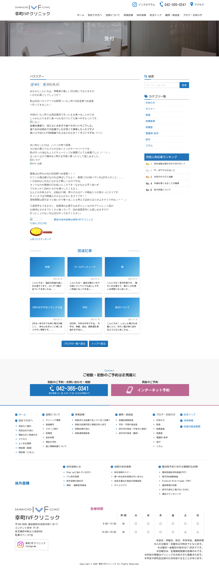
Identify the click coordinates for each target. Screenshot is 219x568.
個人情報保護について (56, 446)
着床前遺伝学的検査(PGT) (174, 472)
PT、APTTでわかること (164, 170)
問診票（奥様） (26, 448)
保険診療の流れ (82, 429)
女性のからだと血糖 (163, 177)
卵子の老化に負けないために (175, 490)
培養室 (149, 127)
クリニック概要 (53, 420)
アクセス (199, 4)
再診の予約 (51, 442)
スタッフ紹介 (52, 429)
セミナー (150, 109)
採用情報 (188, 420)
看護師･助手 (152, 133)
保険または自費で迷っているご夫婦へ (92, 420)
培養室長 (150, 121)
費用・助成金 (172, 15)
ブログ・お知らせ (192, 15)
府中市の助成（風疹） (129, 433)
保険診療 (128, 15)
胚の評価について (162, 190)
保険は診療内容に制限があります (90, 424)
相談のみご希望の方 (28, 435)
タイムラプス (120, 485)
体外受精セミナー (122, 472)
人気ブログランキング (40, 239)
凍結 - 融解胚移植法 (76, 485)
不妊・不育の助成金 (128, 424)
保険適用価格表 (82, 433)
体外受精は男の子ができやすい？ (169, 164)
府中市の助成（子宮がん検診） (133, 429)
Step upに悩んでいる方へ (78, 472)
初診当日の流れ (26, 430)
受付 (36, 84)
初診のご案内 (25, 426)
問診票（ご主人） (27, 452)
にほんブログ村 (38, 223)
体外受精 (141, 15)
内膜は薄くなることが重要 (166, 183)
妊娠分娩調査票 (192, 426)
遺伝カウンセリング (171, 494)
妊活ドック (156, 15)
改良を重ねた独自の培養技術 (127, 481)
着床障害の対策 (169, 485)
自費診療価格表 (126, 420)
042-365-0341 (175, 4)
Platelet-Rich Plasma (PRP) (176, 481)
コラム (149, 145)
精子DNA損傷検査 (170, 477)
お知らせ (150, 103)
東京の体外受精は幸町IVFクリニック (73, 219)
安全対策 (50, 437)
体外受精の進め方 (74, 481)
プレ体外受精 (72, 477)
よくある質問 (25, 443)
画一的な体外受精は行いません (128, 477)
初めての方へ (95, 15)
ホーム (80, 15)
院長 (148, 115)
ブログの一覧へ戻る (74, 343)
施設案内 (50, 424)
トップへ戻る (98, 343)
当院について (113, 15)
